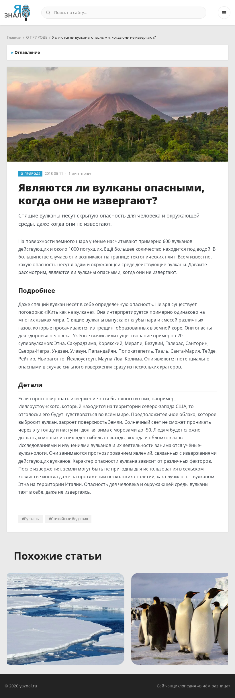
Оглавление (27, 52)
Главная (14, 37)
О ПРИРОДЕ (36, 37)
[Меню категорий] (224, 12)
